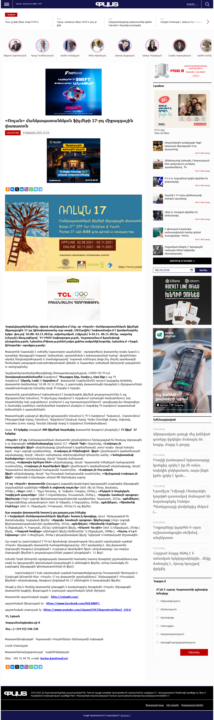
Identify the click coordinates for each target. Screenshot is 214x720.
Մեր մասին (172, 705)
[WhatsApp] (31, 189)
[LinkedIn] (22, 189)
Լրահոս (158, 85)
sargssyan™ (126, 715)
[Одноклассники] (8, 189)
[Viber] (26, 189)
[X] (17, 189)
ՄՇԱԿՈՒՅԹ (13, 132)
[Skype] (36, 189)
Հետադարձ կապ (154, 705)
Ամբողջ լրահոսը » (182, 260)
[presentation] (196, 23)
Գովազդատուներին (192, 705)
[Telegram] (40, 189)
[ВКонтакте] (12, 189)
